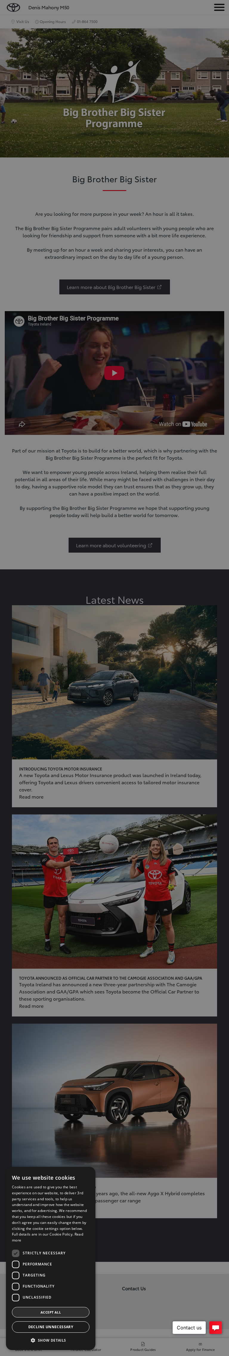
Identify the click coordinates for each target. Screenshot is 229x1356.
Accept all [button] (51, 1312)
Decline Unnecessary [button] (50, 1326)
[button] (50, 1340)
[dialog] (50, 1258)
